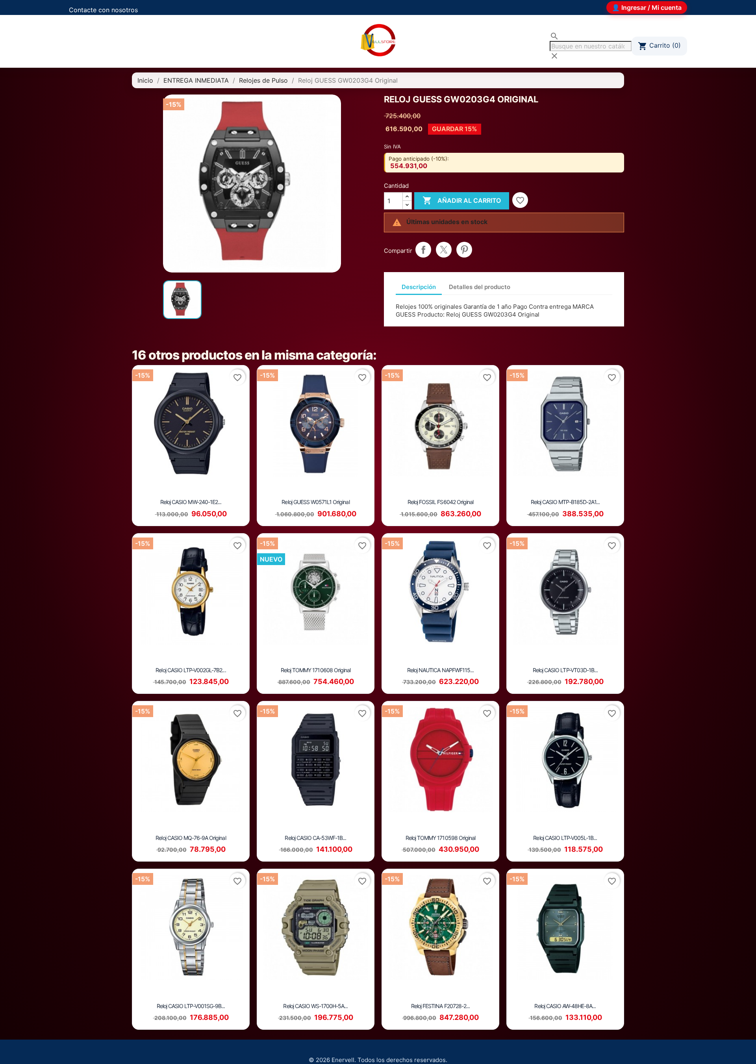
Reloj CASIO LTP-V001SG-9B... (191, 1006)
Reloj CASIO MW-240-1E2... (190, 502)
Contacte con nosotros (103, 10)
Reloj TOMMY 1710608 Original (315, 670)
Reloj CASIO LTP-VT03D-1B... (565, 670)
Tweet (444, 250)
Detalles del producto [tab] (479, 287)
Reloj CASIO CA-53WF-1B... (315, 837)
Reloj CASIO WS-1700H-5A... (315, 1006)
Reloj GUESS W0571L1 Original (315, 502)
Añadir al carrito (461, 200)
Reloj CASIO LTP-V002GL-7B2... (191, 670)
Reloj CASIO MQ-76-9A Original (191, 837)
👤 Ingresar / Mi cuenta (647, 7)
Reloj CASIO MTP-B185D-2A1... (565, 502)
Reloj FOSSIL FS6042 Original (440, 502)
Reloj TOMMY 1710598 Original (440, 837)
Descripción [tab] (419, 287)
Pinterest (464, 250)
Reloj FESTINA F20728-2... (440, 1006)
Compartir (423, 250)
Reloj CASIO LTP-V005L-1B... (565, 837)
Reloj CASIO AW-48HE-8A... (565, 1006)
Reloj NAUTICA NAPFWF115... (440, 670)
